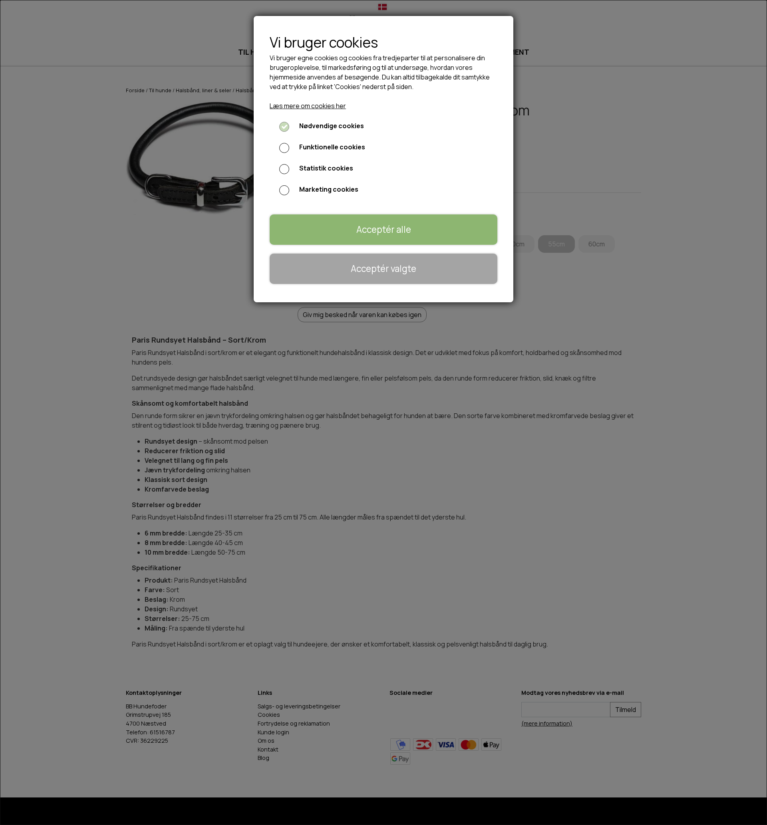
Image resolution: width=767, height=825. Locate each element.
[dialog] (383, 412)
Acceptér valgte (383, 268)
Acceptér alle (383, 229)
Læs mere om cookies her (308, 105)
